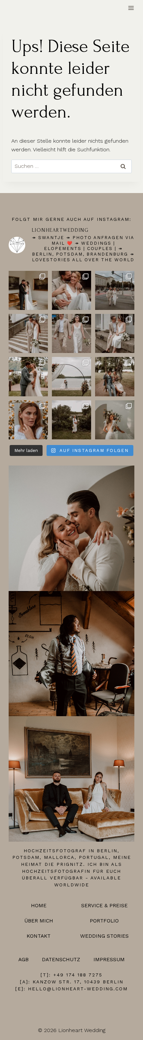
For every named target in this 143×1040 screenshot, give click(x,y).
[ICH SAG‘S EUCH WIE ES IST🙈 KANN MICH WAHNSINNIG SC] (71, 419)
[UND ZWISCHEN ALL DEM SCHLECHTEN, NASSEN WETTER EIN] (71, 376)
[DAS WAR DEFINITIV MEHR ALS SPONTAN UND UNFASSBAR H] (114, 333)
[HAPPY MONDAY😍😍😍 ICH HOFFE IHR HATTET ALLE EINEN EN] (71, 290)
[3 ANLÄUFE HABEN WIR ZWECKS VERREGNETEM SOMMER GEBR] (28, 419)
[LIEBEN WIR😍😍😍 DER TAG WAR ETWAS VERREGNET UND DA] (28, 290)
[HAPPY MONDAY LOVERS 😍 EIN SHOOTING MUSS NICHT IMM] (71, 333)
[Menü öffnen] (131, 8)
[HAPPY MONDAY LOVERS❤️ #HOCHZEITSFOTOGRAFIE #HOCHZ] (114, 419)
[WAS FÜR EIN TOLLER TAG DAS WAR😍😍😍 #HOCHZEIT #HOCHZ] (28, 376)
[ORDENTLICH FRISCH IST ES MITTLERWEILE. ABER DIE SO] (114, 290)
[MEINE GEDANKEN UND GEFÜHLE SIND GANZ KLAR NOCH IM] (114, 376)
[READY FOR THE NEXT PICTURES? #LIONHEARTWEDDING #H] (28, 333)
